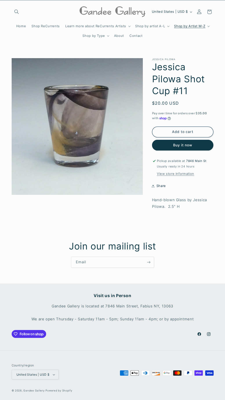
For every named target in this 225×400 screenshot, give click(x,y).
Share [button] (161, 186)
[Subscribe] (149, 262)
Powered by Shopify (58, 390)
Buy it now (182, 145)
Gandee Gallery (33, 390)
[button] (17, 12)
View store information (175, 174)
